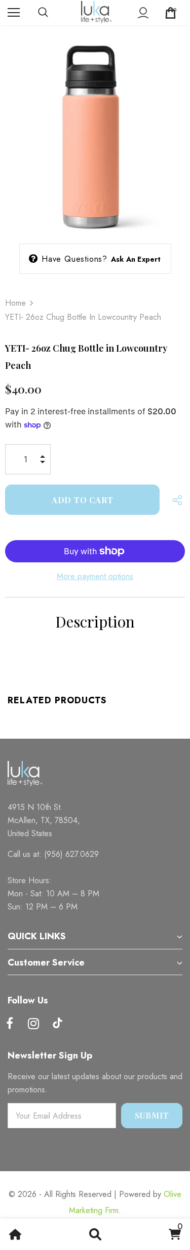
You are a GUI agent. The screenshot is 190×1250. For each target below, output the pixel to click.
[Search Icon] (53, 13)
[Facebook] (10, 1024)
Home (15, 303)
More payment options (95, 576)
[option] (95, 131)
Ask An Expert (136, 259)
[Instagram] (33, 1024)
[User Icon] (143, 13)
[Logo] (96, 12)
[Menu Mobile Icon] (14, 13)
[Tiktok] (57, 1024)
